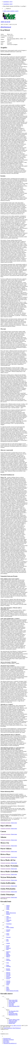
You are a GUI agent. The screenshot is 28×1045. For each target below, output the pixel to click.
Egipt (7, 926)
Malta (7, 953)
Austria (7, 909)
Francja (7, 931)
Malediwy (8, 951)
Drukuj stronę (14, 822)
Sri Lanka (8, 974)
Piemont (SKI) (12, 1023)
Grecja (7, 933)
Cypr (7, 918)
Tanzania (8, 982)
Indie (7, 939)
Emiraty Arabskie (10, 927)
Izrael (7, 940)
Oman (7, 962)
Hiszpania (8, 937)
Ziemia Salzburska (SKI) (14, 1006)
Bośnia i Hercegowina (11, 912)
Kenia (7, 946)
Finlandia (8, 929)
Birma (7, 911)
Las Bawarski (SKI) (13, 1013)
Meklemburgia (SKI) (13, 1014)
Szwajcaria (8, 977)
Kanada (8, 945)
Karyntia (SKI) (12, 1002)
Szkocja (8, 976)
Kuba (7, 949)
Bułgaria (8, 914)
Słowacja (8, 972)
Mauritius (8, 955)
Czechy (8, 921)
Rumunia (8, 970)
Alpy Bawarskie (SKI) (13, 1011)
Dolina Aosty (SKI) (13, 1020)
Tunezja (8, 983)
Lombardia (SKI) (12, 1022)
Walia (7, 987)
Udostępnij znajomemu (5, 822)
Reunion (8, 968)
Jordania (8, 943)
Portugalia (8, 966)
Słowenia (8, 973)
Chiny (7, 916)
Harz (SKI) (11, 1012)
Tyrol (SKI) (11, 1005)
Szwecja (8, 978)
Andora (7, 906)
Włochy (8, 989)
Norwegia (8, 960)
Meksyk (8, 956)
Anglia (7, 908)
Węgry (7, 988)
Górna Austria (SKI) (13, 1001)
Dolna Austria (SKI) (13, 1000)
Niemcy (8, 959)
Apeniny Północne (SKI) (14, 1019)
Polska (7, 965)
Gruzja (7, 934)
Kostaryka (8, 948)
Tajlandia (8, 981)
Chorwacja (8, 917)
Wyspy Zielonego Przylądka (12, 990)
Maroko (8, 954)
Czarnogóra (8, 920)
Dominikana (9, 923)
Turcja (7, 984)
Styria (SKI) (11, 1003)
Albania (8, 905)
